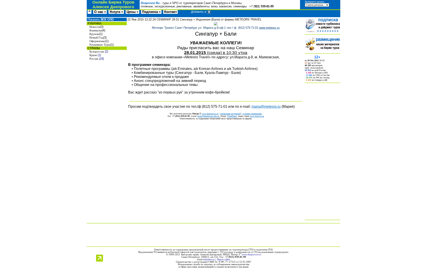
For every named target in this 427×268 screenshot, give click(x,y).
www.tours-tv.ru (257, 116)
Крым (93, 55)
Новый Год (96, 37)
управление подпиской (230, 113)
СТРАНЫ (93, 48)
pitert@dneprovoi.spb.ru (208, 116)
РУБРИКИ (94, 23)
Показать (100, 19)
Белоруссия (96, 51)
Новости (94, 26)
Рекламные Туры (99, 44)
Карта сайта (223, 259)
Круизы (94, 34)
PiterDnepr (232, 116)
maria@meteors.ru (266, 106)
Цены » (132, 12)
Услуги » (116, 12)
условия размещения (252, 113)
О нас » (100, 12)
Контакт (170, 12)
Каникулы (95, 30)
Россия (93, 58)
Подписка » (151, 12)
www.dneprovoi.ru (210, 113)
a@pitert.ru (209, 259)
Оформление (97, 41)
